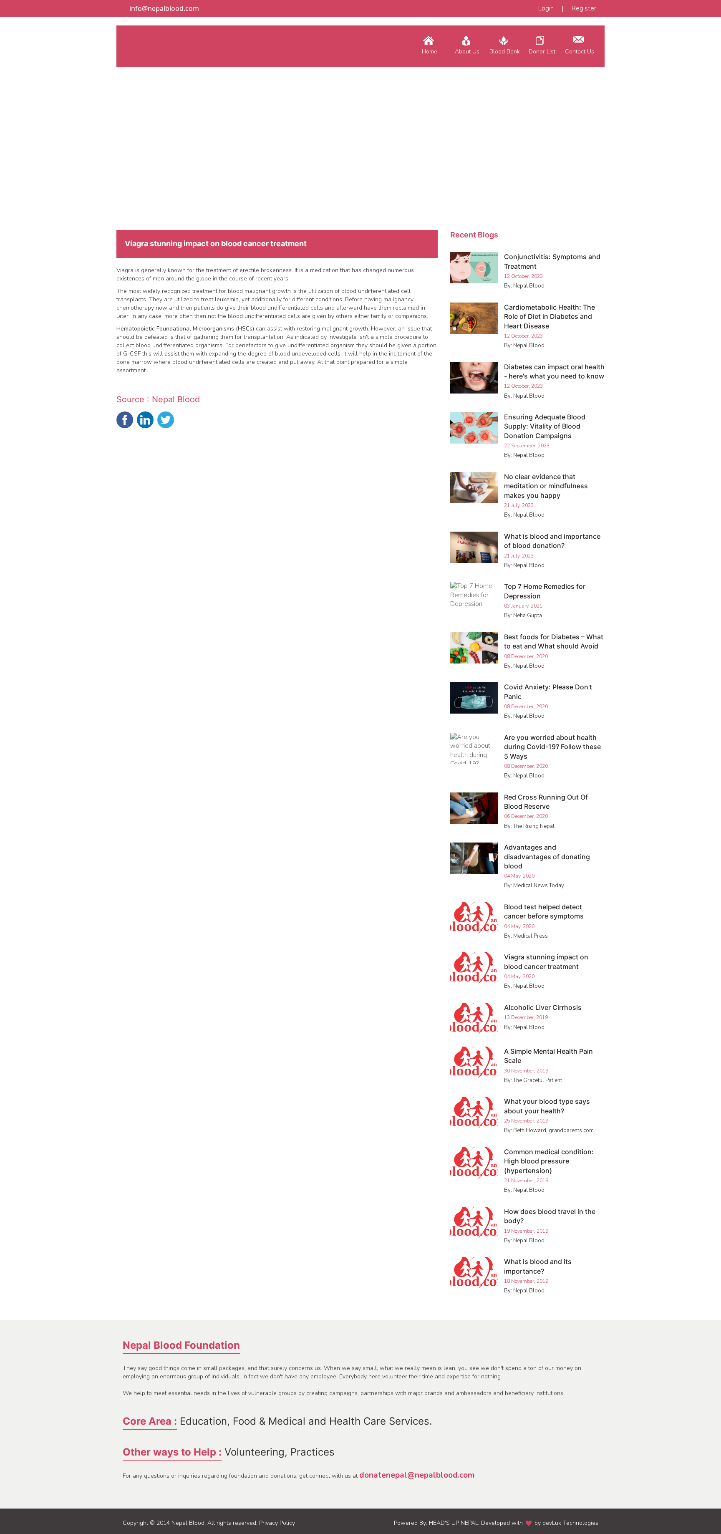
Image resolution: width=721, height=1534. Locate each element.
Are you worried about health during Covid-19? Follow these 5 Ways (552, 746)
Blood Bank (504, 52)
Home (429, 52)
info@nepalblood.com (163, 8)
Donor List (542, 52)
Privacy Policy (277, 1523)
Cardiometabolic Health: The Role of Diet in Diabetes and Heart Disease (549, 316)
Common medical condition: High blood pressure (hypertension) (549, 1161)
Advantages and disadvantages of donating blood (547, 856)
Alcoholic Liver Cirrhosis (543, 1007)
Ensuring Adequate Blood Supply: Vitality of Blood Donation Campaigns (544, 426)
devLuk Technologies (570, 1523)
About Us (467, 52)
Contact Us (579, 52)
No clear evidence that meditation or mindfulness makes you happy (546, 486)
